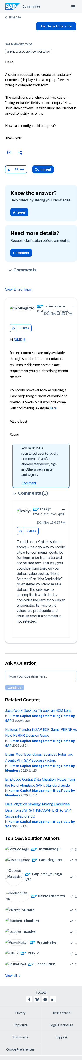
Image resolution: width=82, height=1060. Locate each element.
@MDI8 (19, 339)
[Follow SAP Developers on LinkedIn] (53, 999)
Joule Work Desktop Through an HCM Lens (38, 710)
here (53, 408)
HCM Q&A (15, 17)
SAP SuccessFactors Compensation (28, 51)
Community (31, 6)
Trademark (20, 1037)
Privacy (20, 1013)
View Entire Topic (18, 289)
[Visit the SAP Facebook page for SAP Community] (29, 999)
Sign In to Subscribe (56, 26)
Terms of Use (61, 1013)
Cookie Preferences (20, 1049)
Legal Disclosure (61, 1025)
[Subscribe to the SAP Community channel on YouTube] (45, 999)
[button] (8, 169)
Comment (43, 169)
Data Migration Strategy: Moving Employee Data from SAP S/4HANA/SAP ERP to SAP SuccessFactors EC (38, 810)
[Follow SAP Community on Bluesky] (37, 999)
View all (11, 975)
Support (61, 1037)
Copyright (20, 1025)
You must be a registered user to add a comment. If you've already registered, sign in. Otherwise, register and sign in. (39, 461)
